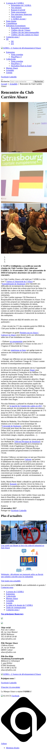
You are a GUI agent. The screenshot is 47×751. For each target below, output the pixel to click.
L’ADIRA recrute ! (18, 19)
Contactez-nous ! (12, 37)
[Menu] (2, 79)
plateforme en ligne (18, 350)
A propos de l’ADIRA (15, 3)
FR (7, 39)
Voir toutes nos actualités (11, 581)
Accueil (4, 84)
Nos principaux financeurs (21, 14)
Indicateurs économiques (16, 26)
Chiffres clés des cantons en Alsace (25, 35)
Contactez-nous (7, 587)
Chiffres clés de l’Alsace (20, 30)
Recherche (5, 81)
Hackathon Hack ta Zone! (21, 66)
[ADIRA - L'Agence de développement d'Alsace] (21, 48)
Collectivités (11, 59)
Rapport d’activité (18, 10)
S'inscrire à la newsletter (10, 687)
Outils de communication (16, 607)
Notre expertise (17, 54)
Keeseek (13, 484)
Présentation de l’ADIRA (21, 5)
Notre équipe (11, 21)
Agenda (9, 72)
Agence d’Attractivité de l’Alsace (19, 281)
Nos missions (16, 8)
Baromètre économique (20, 28)
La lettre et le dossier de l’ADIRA (19, 605)
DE (12, 41)
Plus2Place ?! (16, 57)
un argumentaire (16, 341)
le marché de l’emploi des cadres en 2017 (26, 406)
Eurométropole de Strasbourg (13, 284)
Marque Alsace (12, 68)
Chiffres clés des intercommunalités (25, 32)
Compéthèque (11, 23)
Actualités (10, 70)
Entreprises (10, 52)
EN (12, 44)
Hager (32, 370)
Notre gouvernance (18, 12)
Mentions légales (12, 748)
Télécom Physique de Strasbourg (27, 441)
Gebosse (28, 459)
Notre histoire (16, 17)
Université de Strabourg (11, 426)
